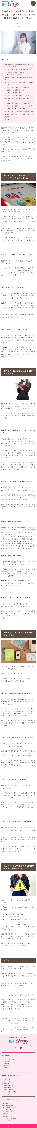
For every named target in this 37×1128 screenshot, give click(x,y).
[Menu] (33, 3)
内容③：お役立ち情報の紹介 (15, 90)
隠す (8, 59)
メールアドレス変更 (10, 1092)
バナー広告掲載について (10, 1118)
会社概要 (6, 1103)
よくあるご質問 (8, 1109)
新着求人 (6, 1068)
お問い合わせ (7, 1114)
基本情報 (6, 1063)
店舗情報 (6, 1083)
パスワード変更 (8, 1090)
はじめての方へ (8, 1120)
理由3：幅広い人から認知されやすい (18, 75)
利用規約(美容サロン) (9, 1107)
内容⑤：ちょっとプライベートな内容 (18, 95)
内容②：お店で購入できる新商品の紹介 (19, 87)
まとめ (7, 119)
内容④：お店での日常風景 (15, 93)
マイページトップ (9, 1059)
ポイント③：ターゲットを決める (17, 109)
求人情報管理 (8, 1087)
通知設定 (6, 1065)
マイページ (7, 1079)
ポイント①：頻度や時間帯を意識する (18, 103)
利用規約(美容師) (8, 1105)
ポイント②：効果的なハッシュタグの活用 (19, 106)
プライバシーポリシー (10, 1112)
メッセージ (7, 1061)
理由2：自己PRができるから (15, 72)
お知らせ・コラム (8, 1116)
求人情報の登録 (8, 1085)
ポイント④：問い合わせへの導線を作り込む (20, 111)
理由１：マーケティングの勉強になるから (19, 69)
